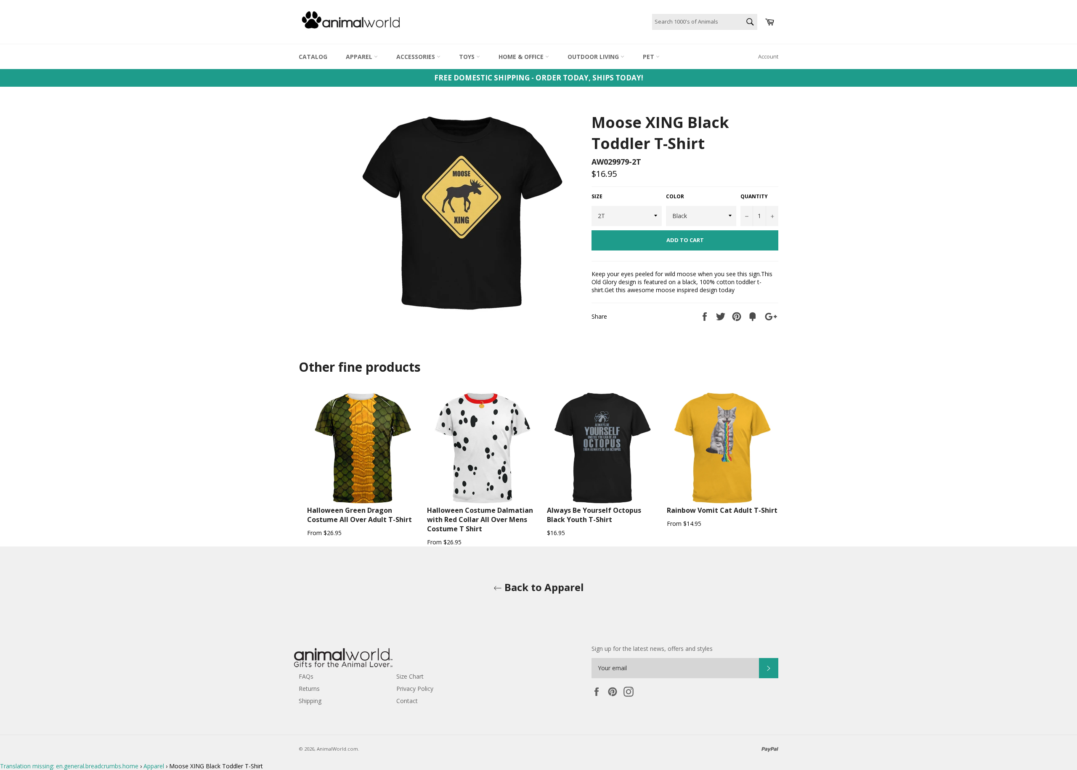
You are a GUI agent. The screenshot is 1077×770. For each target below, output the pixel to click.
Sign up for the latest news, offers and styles (652, 649)
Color (675, 196)
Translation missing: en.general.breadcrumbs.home (69, 766)
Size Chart (410, 676)
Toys (467, 57)
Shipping (310, 701)
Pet (649, 57)
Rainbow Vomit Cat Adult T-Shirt (722, 510)
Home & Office (522, 57)
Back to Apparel (543, 587)
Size (597, 196)
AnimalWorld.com (337, 749)
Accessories (416, 57)
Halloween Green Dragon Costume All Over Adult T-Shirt (359, 515)
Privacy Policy (414, 689)
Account (768, 56)
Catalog (313, 57)
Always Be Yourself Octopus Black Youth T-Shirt (594, 515)
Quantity (754, 196)
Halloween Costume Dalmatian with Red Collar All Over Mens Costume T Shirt (480, 519)
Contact (407, 701)
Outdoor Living (594, 57)
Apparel (360, 57)
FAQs (306, 676)
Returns (309, 689)
